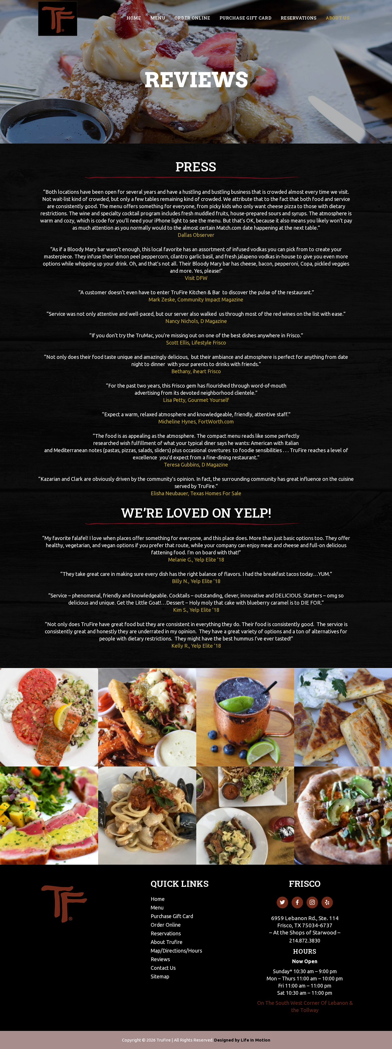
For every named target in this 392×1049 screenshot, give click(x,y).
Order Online (166, 925)
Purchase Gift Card (172, 916)
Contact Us (163, 968)
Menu (157, 907)
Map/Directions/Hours (176, 950)
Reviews (160, 959)
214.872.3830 (304, 940)
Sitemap (160, 976)
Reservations (166, 933)
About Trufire (167, 942)
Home (158, 899)
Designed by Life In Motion (242, 1040)
